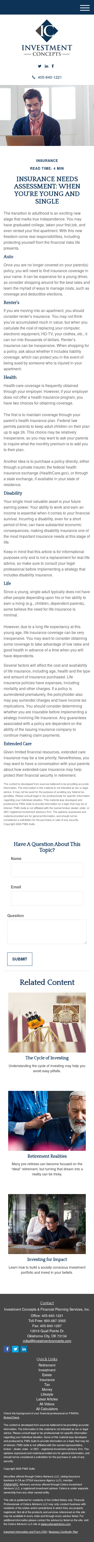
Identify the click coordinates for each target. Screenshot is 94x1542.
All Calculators (47, 1408)
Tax (47, 1384)
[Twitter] (39, 66)
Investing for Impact (47, 1259)
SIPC (15, 1484)
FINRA (8, 1484)
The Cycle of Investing (47, 1058)
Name (16, 858)
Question (15, 915)
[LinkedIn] (46, 66)
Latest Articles (47, 1399)
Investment (47, 1369)
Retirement (47, 1365)
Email (16, 887)
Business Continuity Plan (63, 1532)
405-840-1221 (50, 77)
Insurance (47, 1379)
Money (47, 1389)
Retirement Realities (47, 1156)
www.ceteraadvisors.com (56, 1524)
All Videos (47, 1403)
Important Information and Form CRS (25, 1532)
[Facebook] (53, 66)
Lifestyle (47, 1394)
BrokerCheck (11, 1417)
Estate (47, 1374)
